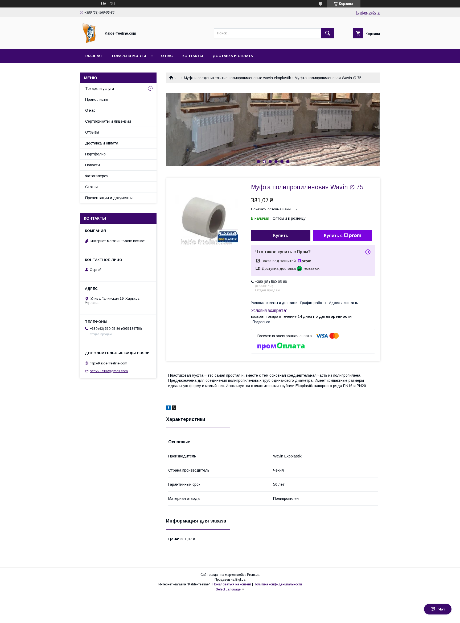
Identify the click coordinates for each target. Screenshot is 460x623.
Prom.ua (253, 575)
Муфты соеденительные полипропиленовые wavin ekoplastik (237, 78)
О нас (167, 56)
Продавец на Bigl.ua (230, 579)
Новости (92, 165)
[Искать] (327, 33)
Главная (93, 56)
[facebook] (168, 408)
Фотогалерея (96, 176)
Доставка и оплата (233, 56)
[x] (174, 408)
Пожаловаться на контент (231, 584)
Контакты (192, 56)
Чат (441, 609)
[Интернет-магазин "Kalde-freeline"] (89, 42)
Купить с (333, 235)
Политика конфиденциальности (278, 584)
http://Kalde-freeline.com (108, 363)
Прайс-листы (96, 99)
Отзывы (92, 132)
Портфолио (95, 154)
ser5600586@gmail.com (109, 371)
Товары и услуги (128, 56)
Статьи (91, 187)
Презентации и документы (109, 198)
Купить (280, 235)
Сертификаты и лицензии (108, 121)
